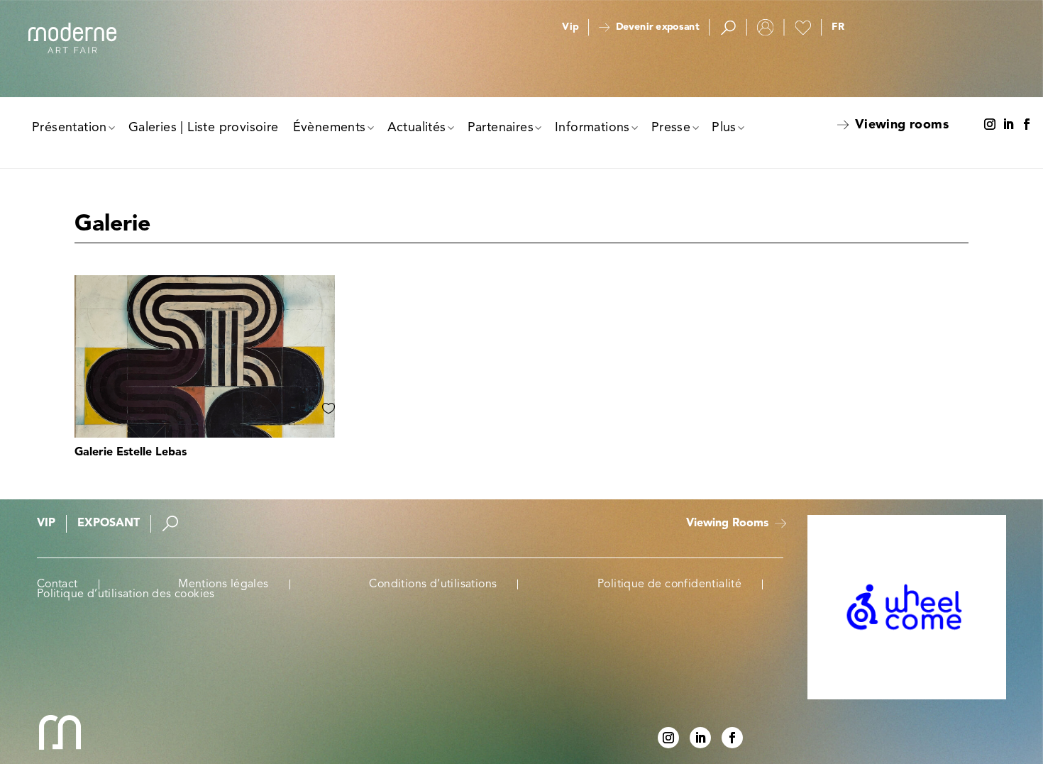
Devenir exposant (657, 28)
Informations (592, 128)
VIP (46, 523)
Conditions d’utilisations (433, 584)
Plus (724, 128)
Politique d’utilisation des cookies (126, 594)
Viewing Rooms (727, 523)
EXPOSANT (108, 523)
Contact (57, 584)
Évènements (329, 128)
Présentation (69, 128)
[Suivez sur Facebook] (1026, 125)
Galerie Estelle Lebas (130, 452)
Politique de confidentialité (669, 584)
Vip (570, 28)
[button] (838, 28)
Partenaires (501, 128)
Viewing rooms (902, 124)
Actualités (416, 128)
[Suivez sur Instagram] (989, 125)
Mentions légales (223, 584)
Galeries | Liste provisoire (203, 128)
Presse (670, 128)
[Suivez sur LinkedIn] (1008, 125)
